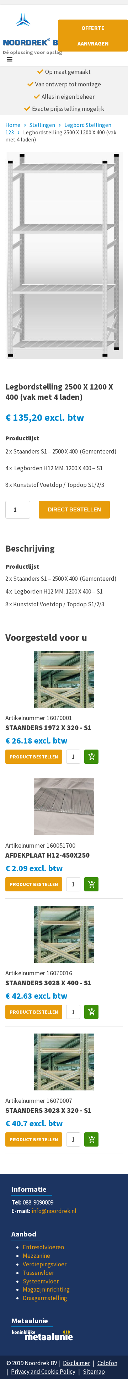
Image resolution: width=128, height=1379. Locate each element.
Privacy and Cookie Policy (43, 1371)
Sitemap (94, 1371)
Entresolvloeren (43, 1247)
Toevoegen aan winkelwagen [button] (91, 757)
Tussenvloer (38, 1273)
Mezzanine (36, 1256)
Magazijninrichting (46, 1289)
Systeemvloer (41, 1281)
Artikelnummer (26, 718)
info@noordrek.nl (54, 1211)
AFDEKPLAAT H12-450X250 (47, 855)
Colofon (107, 1363)
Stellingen (42, 124)
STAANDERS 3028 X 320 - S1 (48, 1110)
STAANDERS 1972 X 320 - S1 (48, 727)
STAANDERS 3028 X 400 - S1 (48, 982)
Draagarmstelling (45, 1298)
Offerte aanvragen (93, 35)
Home (12, 124)
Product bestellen (34, 756)
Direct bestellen (74, 509)
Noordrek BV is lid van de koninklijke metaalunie (63, 1337)
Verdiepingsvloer (44, 1264)
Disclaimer (76, 1363)
